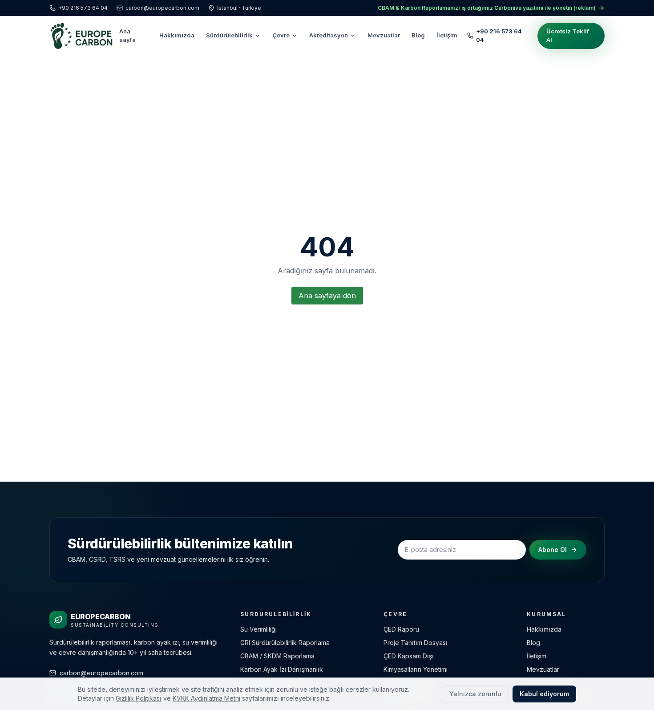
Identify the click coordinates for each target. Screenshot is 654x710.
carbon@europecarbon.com (162, 7)
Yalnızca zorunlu (475, 694)
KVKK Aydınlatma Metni (206, 698)
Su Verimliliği (258, 629)
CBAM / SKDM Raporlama (277, 656)
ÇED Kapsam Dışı (409, 656)
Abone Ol (552, 549)
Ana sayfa (127, 36)
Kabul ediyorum (544, 694)
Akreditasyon (328, 35)
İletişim (446, 35)
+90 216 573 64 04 (83, 7)
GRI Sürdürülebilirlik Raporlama (285, 642)
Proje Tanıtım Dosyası (416, 642)
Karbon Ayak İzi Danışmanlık (281, 669)
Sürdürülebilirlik (229, 35)
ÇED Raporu (401, 629)
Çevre (281, 35)
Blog (418, 35)
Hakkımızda (176, 35)
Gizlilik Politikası (138, 698)
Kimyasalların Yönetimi (416, 669)
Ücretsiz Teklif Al (567, 36)
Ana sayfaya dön (327, 295)
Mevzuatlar (383, 35)
